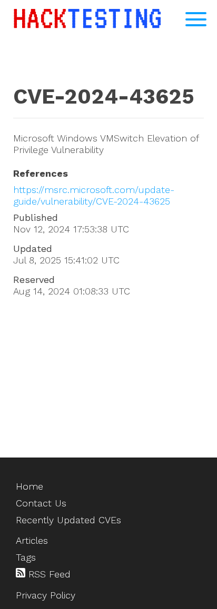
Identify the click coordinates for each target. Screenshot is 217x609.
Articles (32, 540)
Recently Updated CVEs (68, 519)
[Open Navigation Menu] (195, 19)
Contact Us (41, 503)
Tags (26, 557)
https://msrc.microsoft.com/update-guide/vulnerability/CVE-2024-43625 (93, 195)
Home (29, 486)
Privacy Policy (45, 595)
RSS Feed (48, 574)
